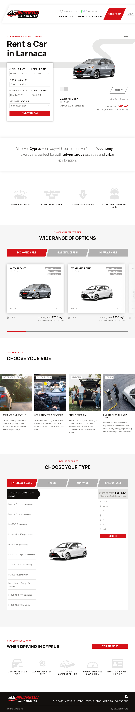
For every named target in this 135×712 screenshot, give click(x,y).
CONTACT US (95, 16)
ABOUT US (82, 16)
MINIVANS (83, 482)
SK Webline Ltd (121, 708)
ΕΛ (132, 14)
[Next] (66, 89)
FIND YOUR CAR (30, 113)
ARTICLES (108, 701)
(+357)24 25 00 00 (70, 11)
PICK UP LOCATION (18, 80)
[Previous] (62, 89)
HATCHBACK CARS (21, 482)
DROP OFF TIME (40, 90)
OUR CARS (63, 16)
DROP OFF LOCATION (19, 101)
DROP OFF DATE (19, 90)
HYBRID (52, 482)
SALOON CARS (113, 482)
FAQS (73, 16)
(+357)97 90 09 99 (94, 11)
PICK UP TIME (39, 69)
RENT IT (113, 536)
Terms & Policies (15, 708)
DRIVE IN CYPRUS (86, 701)
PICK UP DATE (18, 69)
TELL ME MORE (110, 646)
